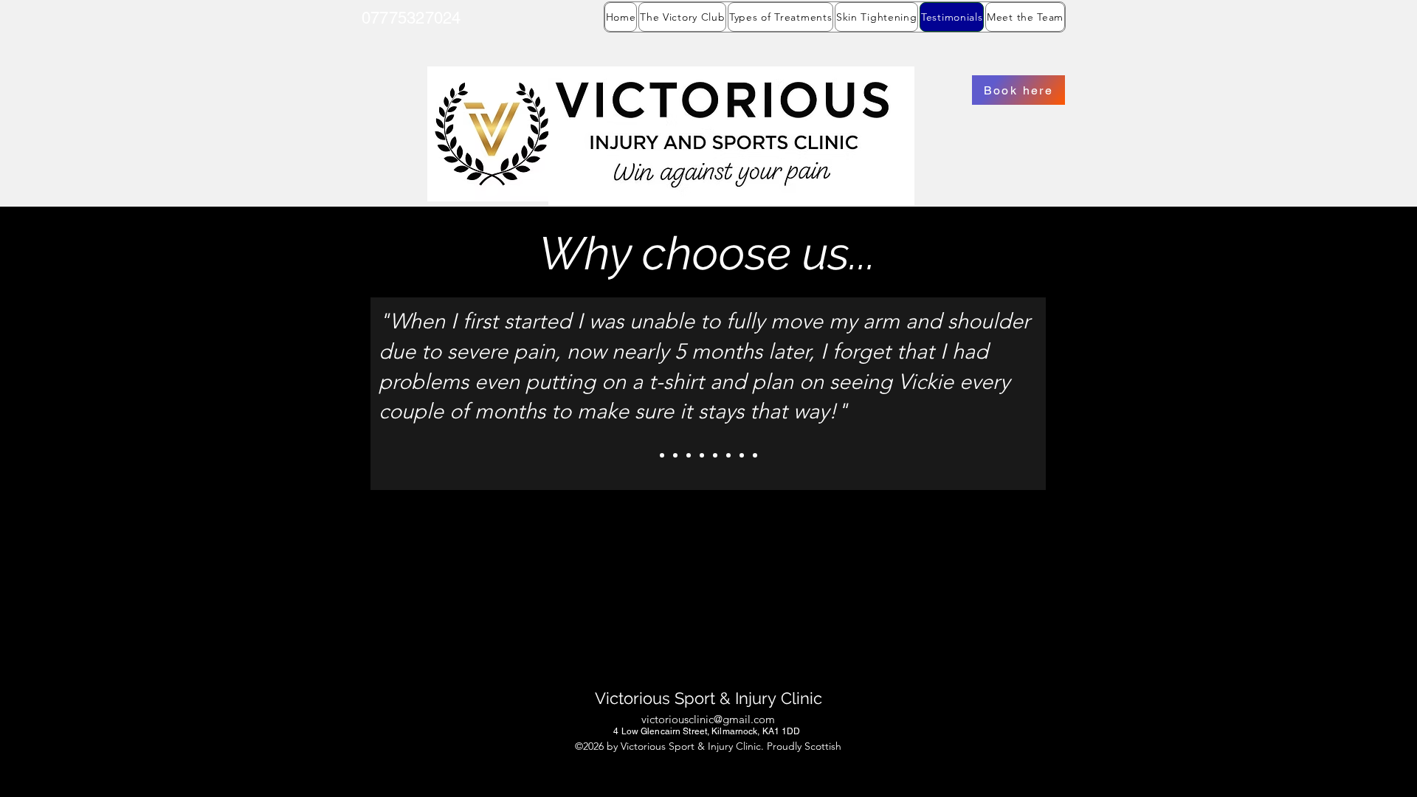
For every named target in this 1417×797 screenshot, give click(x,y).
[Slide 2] (688, 455)
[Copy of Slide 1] (675, 455)
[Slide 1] (662, 455)
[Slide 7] (755, 455)
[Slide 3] (702, 455)
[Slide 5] (728, 455)
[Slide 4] (715, 455)
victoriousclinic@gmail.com (708, 719)
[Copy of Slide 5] (741, 455)
